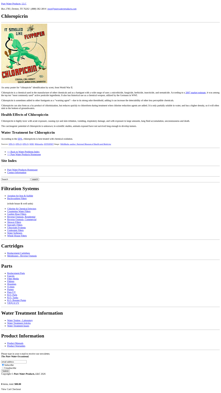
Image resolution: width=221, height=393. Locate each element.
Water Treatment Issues (18, 326)
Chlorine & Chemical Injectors (21, 208)
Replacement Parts (16, 273)
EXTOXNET (48, 144)
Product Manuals (15, 343)
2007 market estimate (196, 92)
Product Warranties (16, 346)
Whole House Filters (17, 235)
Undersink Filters (15, 230)
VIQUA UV (13, 303)
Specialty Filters (14, 225)
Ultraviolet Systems (16, 227)
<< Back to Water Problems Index (23, 151)
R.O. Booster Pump (16, 300)
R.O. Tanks (12, 297)
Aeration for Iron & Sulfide (20, 195)
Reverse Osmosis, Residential (21, 216)
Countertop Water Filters (19, 211)
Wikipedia (39, 144)
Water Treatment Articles (19, 323)
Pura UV (11, 292)
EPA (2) (19, 144)
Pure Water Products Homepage (22, 169)
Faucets (10, 276)
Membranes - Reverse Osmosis (22, 256)
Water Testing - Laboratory (20, 320)
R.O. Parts (12, 295)
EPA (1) (12, 144)
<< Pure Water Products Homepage (24, 154)
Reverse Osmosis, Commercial (21, 219)
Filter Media (13, 278)
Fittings (10, 281)
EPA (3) (26, 144)
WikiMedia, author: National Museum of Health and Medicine (85, 144)
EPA (20, 139)
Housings (11, 284)
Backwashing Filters (17, 198)
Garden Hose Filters (16, 214)
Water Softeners (14, 233)
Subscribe (9, 365)
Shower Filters (14, 222)
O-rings (10, 286)
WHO (31, 144)
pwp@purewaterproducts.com (62, 9)
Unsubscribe (10, 368)
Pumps (10, 289)
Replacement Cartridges (18, 253)
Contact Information (16, 172)
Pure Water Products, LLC (13, 3)
